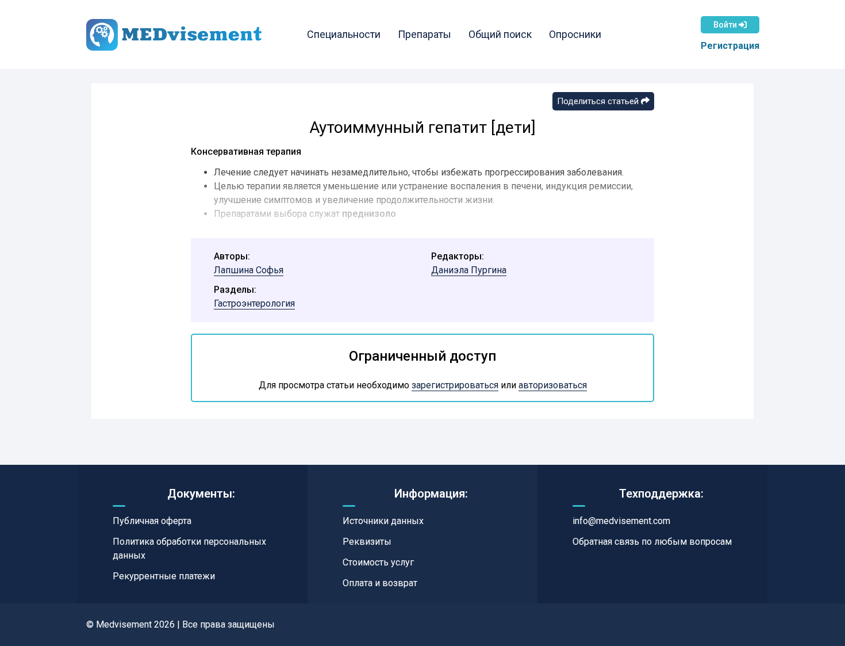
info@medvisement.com (621, 520)
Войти (726, 24)
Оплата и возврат (380, 583)
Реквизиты (367, 541)
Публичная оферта (152, 520)
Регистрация (730, 45)
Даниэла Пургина (468, 270)
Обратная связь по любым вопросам (652, 541)
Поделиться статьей (599, 101)
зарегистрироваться (455, 385)
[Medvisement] (174, 35)
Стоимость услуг (378, 562)
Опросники (575, 34)
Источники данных (383, 520)
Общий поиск (500, 34)
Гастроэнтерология (254, 303)
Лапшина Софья (248, 270)
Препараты (424, 34)
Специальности (344, 34)
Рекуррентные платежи (164, 576)
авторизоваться (552, 385)
